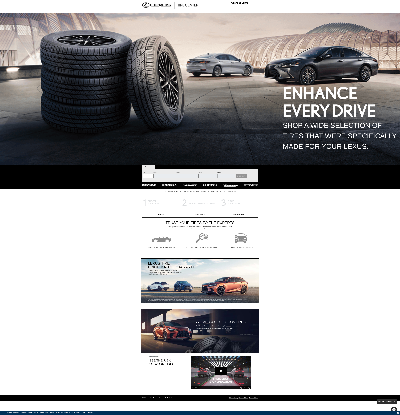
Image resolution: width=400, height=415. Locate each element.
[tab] (148, 167)
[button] (394, 409)
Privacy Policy (233, 398)
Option (219, 172)
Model (178, 172)
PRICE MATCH (200, 214)
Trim (200, 172)
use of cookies (87, 412)
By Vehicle (148, 167)
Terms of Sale (243, 398)
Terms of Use (253, 398)
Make (155, 172)
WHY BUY (161, 214)
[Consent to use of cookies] (397, 412)
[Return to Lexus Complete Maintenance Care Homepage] (170, 5)
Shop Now (241, 176)
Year (144, 172)
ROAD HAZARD (238, 214)
